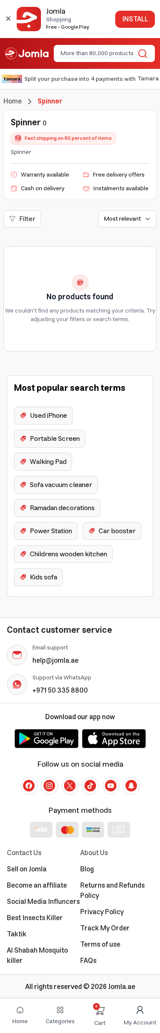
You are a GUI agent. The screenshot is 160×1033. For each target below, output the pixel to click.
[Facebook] (29, 785)
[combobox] (97, 53)
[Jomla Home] (27, 53)
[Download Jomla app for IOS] (114, 738)
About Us (94, 853)
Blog (87, 869)
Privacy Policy (102, 912)
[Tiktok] (90, 785)
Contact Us (24, 853)
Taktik (16, 934)
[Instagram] (49, 785)
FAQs (88, 961)
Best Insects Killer (35, 918)
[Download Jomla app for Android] (47, 738)
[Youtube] (111, 785)
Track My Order (105, 928)
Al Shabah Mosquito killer (37, 955)
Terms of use (100, 944)
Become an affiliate (37, 885)
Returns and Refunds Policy (112, 890)
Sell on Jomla (27, 869)
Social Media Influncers (43, 902)
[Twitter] (70, 785)
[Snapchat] (131, 785)
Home (12, 101)
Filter (27, 219)
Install (135, 19)
